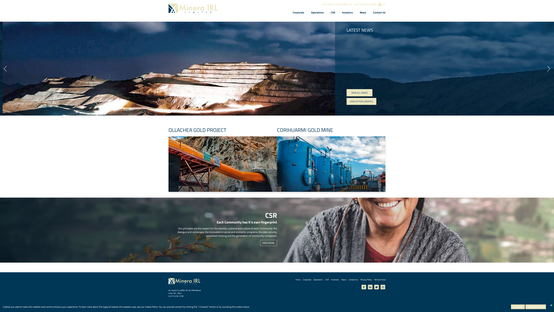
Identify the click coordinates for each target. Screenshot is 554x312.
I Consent (518, 307)
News (363, 12)
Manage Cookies (536, 307)
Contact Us (379, 12)
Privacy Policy (366, 279)
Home (298, 279)
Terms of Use (379, 279)
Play (233, 110)
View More (269, 243)
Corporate (298, 12)
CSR (333, 12)
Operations (317, 12)
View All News (357, 92)
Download (230, 102)
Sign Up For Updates (358, 101)
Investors (347, 12)
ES (384, 4)
